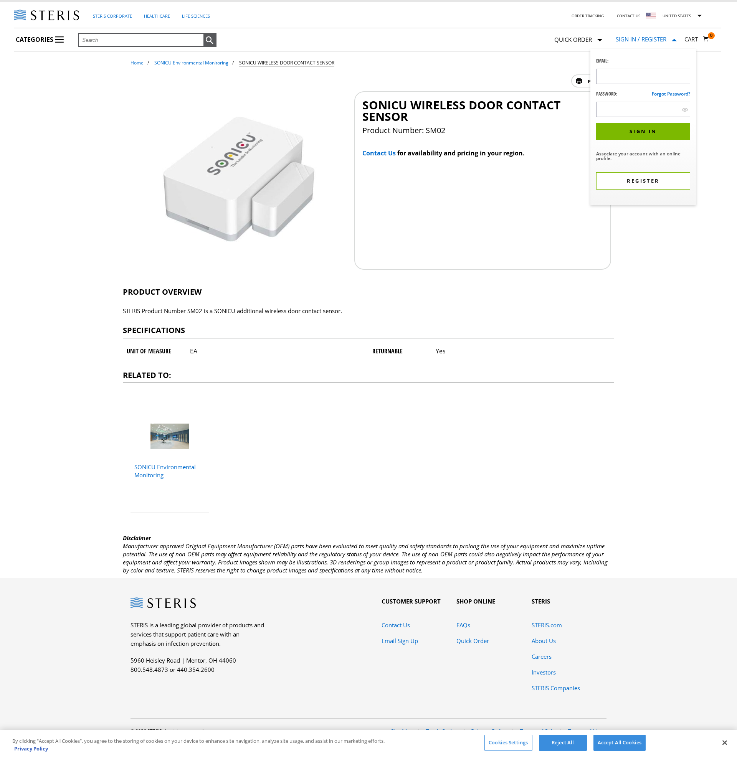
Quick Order (472, 641)
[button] (209, 40)
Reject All (563, 742)
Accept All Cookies (619, 742)
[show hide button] (685, 109)
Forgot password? (671, 94)
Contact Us (628, 15)
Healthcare (157, 16)
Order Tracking (588, 15)
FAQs (463, 625)
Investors (544, 672)
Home (137, 62)
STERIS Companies (556, 688)
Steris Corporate (112, 16)
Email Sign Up (400, 641)
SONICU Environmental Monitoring (191, 62)
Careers (542, 656)
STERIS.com (547, 625)
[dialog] (643, 128)
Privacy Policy (31, 748)
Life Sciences (196, 16)
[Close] (724, 742)
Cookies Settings (508, 742)
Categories (35, 39)
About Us (544, 641)
